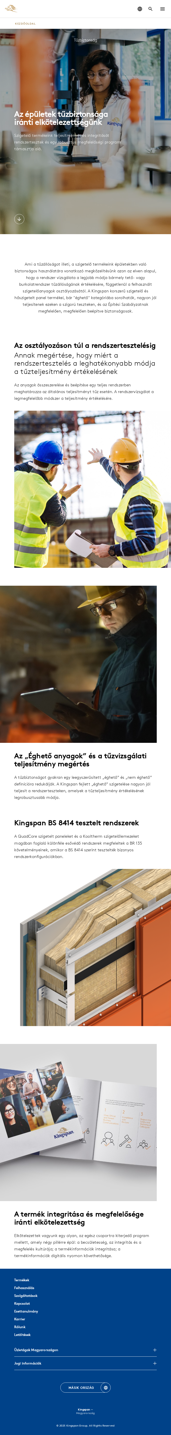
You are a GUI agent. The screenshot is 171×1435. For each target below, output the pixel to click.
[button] (163, 9)
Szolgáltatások (25, 1295)
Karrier (19, 1319)
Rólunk (19, 1327)
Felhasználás (24, 1288)
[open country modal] (139, 9)
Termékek (21, 1280)
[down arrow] (19, 219)
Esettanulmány (26, 1311)
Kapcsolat (22, 1303)
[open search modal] (150, 9)
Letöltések (22, 1335)
